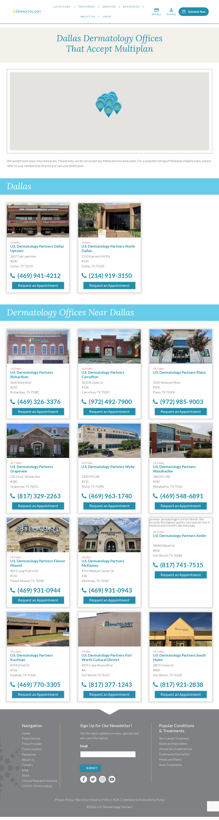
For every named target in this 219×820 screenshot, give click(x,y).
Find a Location (32, 749)
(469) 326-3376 (38, 401)
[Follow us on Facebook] (83, 779)
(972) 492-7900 (109, 401)
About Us (88, 16)
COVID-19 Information (37, 786)
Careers (27, 765)
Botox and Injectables (173, 743)
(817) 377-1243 (109, 684)
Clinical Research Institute (39, 781)
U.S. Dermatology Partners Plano (179, 372)
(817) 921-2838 (180, 684)
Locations (62, 6)
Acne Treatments (170, 765)
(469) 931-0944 (38, 590)
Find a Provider (32, 744)
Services (109, 6)
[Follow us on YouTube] (111, 779)
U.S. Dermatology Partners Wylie (108, 466)
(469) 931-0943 (109, 590)
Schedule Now (196, 11)
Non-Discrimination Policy (93, 800)
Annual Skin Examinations (175, 749)
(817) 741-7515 (180, 565)
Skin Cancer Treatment (174, 738)
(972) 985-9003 (180, 401)
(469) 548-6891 (180, 496)
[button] (109, 104)
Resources (131, 6)
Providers (87, 6)
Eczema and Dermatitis (174, 754)
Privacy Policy (64, 800)
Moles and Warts (170, 759)
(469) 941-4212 (38, 275)
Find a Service (31, 738)
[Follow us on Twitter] (93, 779)
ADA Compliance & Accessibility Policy (139, 800)
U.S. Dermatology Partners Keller (180, 535)
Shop (107, 16)
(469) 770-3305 (38, 684)
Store (25, 775)
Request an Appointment (38, 285)
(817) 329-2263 (38, 496)
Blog (25, 770)
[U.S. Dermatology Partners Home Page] (25, 14)
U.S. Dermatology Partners (114, 807)
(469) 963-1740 (109, 496)
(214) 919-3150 (109, 275)
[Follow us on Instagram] (102, 779)
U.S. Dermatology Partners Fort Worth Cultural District (107, 657)
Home (26, 733)
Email (85, 746)
